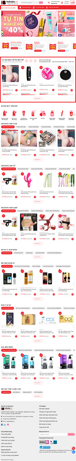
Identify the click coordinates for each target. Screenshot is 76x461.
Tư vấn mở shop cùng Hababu (10, 455)
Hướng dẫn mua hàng (7, 437)
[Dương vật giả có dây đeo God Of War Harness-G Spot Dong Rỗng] (66, 222)
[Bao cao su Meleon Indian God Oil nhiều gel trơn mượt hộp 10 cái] (28, 319)
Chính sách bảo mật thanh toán (48, 415)
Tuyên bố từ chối (44, 427)
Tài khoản (66, 1)
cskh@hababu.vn (10, 421)
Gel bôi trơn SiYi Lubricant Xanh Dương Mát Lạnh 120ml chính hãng (28, 375)
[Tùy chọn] (72, 197)
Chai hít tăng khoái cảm (52, 119)
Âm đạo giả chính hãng (71, 119)
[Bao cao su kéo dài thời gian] (4, 113)
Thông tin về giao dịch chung (47, 412)
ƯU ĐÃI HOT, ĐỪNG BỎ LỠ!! (13, 60)
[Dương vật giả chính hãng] (61, 113)
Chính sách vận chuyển (8, 440)
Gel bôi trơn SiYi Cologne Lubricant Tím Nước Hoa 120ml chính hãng (65, 375)
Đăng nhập (66, 3)
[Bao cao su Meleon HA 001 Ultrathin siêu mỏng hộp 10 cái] (47, 319)
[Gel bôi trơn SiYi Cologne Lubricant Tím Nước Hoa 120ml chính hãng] (66, 361)
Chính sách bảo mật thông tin (47, 418)
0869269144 (54, 3)
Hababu (11, 459)
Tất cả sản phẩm (6, 434)
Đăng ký (71, 434)
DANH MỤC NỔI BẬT (9, 106)
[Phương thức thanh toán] (48, 442)
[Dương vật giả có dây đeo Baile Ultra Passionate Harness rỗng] (9, 180)
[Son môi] (42, 113)
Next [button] (74, 114)
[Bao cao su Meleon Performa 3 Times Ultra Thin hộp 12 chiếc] (9, 319)
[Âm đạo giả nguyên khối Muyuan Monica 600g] (10, 73)
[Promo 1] (66, 17)
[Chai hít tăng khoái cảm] (52, 113)
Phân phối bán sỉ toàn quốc (9, 452)
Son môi (43, 118)
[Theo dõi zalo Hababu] (5, 424)
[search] (41, 2)
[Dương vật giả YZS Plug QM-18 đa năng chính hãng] (28, 180)
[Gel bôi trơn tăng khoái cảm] (23, 113)
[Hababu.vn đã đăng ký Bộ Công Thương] (44, 447)
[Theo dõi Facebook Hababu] (2, 424)
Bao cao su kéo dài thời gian (4, 119)
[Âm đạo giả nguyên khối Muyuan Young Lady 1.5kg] (47, 138)
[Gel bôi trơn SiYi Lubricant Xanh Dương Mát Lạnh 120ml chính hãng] (28, 361)
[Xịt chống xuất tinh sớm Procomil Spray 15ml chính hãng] (28, 277)
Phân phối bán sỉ (26, 7)
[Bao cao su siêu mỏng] (14, 113)
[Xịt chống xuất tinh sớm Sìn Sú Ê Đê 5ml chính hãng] (66, 277)
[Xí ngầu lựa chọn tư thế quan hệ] (47, 73)
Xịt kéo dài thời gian (33, 119)
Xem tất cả (37, 98)
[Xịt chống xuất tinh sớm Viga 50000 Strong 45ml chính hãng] (47, 277)
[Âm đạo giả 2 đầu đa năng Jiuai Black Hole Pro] (28, 73)
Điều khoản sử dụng (45, 424)
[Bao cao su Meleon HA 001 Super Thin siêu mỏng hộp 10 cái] (66, 319)
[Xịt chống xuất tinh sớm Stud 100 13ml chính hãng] (9, 277)
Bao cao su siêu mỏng (14, 119)
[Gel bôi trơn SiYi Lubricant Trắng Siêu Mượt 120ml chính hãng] (47, 361)
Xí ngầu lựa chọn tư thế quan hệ (46, 85)
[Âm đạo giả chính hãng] (71, 113)
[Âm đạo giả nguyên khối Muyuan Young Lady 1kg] (28, 138)
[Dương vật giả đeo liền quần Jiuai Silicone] (28, 222)
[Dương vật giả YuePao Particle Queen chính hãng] (47, 180)
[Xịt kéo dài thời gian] (33, 113)
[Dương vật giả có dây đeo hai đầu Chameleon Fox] (47, 222)
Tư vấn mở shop (40, 7)
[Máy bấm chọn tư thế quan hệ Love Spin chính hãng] (65, 73)
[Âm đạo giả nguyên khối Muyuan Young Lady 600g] (9, 138)
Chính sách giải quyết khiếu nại (48, 421)
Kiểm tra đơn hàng (53, 7)
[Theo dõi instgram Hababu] (8, 424)
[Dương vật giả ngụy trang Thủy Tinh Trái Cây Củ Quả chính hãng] (66, 180)
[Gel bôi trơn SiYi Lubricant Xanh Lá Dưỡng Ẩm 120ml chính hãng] (9, 361)
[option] (29, 24)
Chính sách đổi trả (6, 443)
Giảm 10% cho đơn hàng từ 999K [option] (51, 61)
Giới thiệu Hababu (44, 409)
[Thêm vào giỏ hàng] (16, 90)
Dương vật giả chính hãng (61, 119)
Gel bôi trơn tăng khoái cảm (23, 119)
